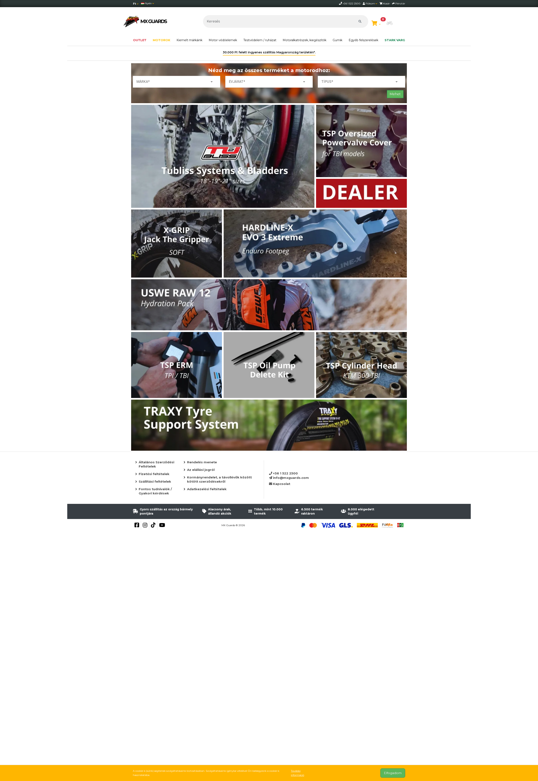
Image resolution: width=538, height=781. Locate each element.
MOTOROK (161, 40)
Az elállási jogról (201, 470)
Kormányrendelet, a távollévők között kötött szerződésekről (219, 479)
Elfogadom (393, 773)
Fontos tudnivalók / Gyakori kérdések (155, 491)
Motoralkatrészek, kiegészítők (304, 40)
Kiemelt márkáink (189, 40)
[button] (389, 23)
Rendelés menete (202, 462)
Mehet (395, 94)
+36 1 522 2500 (285, 473)
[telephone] (341, 3)
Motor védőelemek (223, 40)
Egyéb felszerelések (363, 40)
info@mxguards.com (290, 478)
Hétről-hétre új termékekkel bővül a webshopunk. (269, 52)
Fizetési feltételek (154, 474)
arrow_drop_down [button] (211, 81)
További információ (297, 773)
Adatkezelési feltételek (207, 489)
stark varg (395, 40)
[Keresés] (360, 21)
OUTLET (139, 40)
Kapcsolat (281, 484)
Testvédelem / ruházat (259, 40)
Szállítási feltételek (155, 481)
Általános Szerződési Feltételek (156, 464)
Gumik (337, 40)
